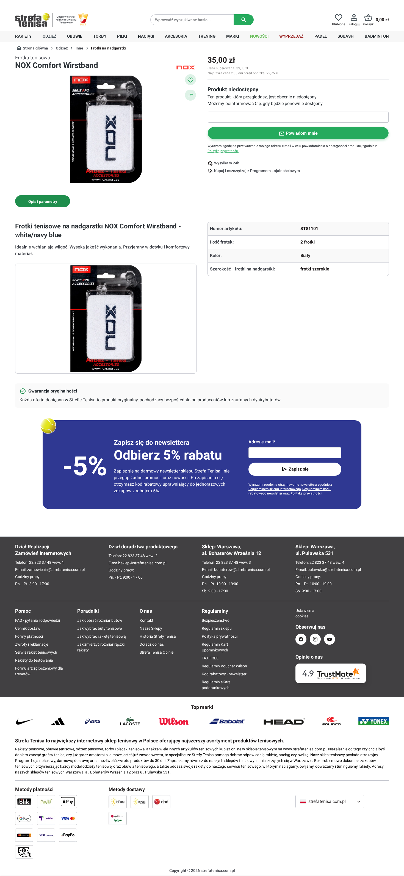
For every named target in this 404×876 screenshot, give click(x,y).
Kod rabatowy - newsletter (224, 674)
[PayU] (46, 801)
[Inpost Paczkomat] (140, 801)
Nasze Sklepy (151, 628)
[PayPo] (68, 835)
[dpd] (161, 801)
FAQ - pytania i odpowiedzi (37, 620)
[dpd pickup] (118, 818)
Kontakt (146, 620)
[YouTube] (329, 639)
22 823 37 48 (40, 562)
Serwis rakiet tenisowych (36, 652)
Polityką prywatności (223, 151)
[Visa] (68, 818)
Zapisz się (299, 469)
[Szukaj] (244, 19)
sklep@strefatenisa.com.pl (143, 563)
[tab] (42, 201)
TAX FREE (210, 658)
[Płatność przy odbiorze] (24, 851)
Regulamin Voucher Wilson (224, 666)
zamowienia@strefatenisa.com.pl (56, 569)
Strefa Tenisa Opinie (156, 652)
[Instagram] (315, 639)
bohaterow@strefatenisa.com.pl (242, 569)
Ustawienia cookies (300, 613)
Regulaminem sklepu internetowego (274, 489)
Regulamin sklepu (217, 628)
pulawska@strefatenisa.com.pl (334, 569)
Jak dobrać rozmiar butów (99, 620)
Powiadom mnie (302, 133)
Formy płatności (29, 636)
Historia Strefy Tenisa (158, 636)
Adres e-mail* (262, 441)
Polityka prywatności (219, 636)
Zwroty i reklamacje (31, 644)
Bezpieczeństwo (215, 620)
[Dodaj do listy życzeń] (190, 79)
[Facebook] (300, 639)
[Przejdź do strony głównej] (32, 20)
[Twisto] (46, 818)
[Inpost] (118, 801)
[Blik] (24, 801)
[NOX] (186, 67)
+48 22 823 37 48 (55, 4)
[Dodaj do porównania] (190, 95)
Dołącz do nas (152, 644)
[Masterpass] (24, 835)
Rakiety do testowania (34, 660)
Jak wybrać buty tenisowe (99, 628)
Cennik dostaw (27, 628)
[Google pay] (24, 818)
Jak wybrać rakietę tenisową (101, 636)
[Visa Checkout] (46, 835)
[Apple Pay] (68, 801)
